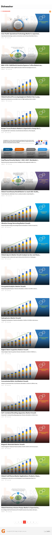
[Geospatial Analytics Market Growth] (25, 281)
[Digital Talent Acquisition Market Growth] (25, 345)
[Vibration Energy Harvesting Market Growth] (25, 218)
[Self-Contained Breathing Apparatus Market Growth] (25, 408)
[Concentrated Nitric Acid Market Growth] (25, 376)
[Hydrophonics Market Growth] (25, 313)
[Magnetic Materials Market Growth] (25, 439)
